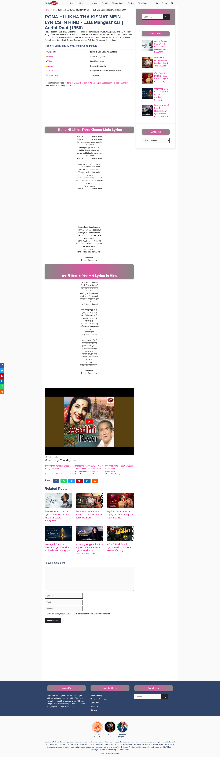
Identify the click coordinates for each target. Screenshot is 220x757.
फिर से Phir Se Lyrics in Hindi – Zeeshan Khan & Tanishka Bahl (89, 514)
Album (50, 57)
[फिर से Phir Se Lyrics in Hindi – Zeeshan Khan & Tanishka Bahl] (89, 500)
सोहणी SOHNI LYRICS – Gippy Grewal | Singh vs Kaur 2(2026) (120, 514)
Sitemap (94, 710)
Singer (50, 61)
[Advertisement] (89, 106)
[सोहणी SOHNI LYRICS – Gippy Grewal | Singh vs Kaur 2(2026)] (120, 500)
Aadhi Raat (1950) (53, 474)
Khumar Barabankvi (94, 474)
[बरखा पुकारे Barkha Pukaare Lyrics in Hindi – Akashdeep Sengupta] (58, 533)
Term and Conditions (99, 699)
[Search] (166, 17)
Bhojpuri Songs (117, 3)
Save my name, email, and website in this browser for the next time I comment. (78, 614)
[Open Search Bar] (172, 3)
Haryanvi (94, 3)
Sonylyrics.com (113, 753)
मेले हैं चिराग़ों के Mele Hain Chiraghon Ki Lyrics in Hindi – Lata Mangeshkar (119, 468)
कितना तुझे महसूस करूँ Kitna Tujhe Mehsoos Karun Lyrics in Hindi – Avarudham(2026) (89, 549)
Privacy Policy (96, 695)
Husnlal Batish (80, 474)
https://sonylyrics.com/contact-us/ (125, 747)
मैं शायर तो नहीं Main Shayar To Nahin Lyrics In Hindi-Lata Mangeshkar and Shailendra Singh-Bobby (89, 468)
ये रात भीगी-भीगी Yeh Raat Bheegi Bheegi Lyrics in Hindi (57, 467)
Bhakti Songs (143, 3)
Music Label (53, 75)
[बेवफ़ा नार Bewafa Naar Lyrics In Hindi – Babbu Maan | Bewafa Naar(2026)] (58, 500)
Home (72, 3)
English (130, 3)
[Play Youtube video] (89, 421)
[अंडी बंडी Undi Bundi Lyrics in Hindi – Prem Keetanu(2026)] (120, 533)
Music (50, 71)
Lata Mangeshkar (108, 474)
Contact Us (95, 703)
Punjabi (104, 3)
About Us (94, 706)
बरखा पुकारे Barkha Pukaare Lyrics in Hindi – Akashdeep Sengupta (57, 547)
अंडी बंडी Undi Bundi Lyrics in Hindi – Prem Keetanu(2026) (119, 547)
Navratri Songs (161, 3)
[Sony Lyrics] (51, 3)
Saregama (119, 474)
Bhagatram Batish (67, 474)
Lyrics (50, 66)
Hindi (81, 3)
